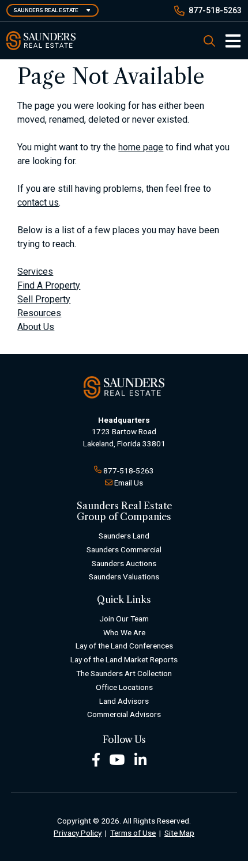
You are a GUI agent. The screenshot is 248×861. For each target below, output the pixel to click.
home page (140, 147)
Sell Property (43, 299)
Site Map (179, 832)
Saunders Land (124, 535)
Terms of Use (133, 832)
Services (35, 271)
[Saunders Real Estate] (41, 40)
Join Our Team (124, 618)
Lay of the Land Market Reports (124, 659)
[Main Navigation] (228, 41)
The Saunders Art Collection (124, 673)
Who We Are (124, 632)
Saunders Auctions (124, 563)
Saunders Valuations (124, 576)
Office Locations (124, 687)
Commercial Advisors (124, 714)
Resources (39, 313)
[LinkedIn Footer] (140, 759)
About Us (35, 326)
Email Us (128, 482)
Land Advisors (124, 701)
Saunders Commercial (124, 549)
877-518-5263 (215, 10)
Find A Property (48, 285)
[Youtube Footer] (117, 759)
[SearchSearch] (209, 40)
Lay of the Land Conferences (124, 645)
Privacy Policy (78, 832)
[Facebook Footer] (96, 759)
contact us (38, 202)
